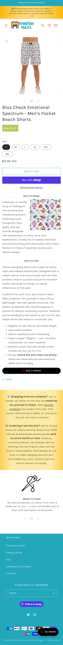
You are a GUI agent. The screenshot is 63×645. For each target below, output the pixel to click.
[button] (6, 25)
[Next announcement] (57, 12)
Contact (11, 573)
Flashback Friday (15, 545)
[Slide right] (38, 101)
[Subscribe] (53, 593)
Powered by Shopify (35, 640)
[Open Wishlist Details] (49, 25)
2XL (46, 147)
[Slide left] (24, 101)
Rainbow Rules (18, 640)
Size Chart (10, 128)
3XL (7, 154)
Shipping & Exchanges (18, 566)
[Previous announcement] (5, 12)
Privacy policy (53, 640)
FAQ (8, 559)
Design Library (14, 552)
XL (35, 147)
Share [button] (8, 379)
